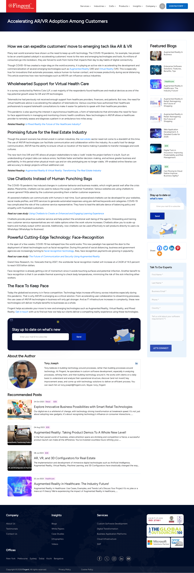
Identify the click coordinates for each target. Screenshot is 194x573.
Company (150, 6)
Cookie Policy (87, 569)
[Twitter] (165, 248)
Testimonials (12, 528)
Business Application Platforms (111, 534)
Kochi (49, 558)
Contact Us (11, 534)
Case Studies (58, 534)
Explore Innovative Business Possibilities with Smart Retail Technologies (83, 407)
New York (10, 558)
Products (123, 6)
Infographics (57, 539)
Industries (99, 6)
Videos (55, 544)
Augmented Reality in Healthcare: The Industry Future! (71, 484)
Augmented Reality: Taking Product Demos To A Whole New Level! (80, 432)
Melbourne (22, 558)
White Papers (58, 528)
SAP (99, 544)
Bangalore (58, 558)
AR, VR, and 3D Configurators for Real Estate (64, 458)
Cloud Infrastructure (106, 539)
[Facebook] (159, 248)
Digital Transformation (107, 528)
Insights (137, 6)
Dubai (41, 558)
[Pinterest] (177, 248)
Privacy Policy (65, 569)
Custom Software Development (112, 523)
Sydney (33, 558)
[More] (159, 253)
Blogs (54, 523)
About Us (10, 523)
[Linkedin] (171, 248)
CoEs (111, 6)
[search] (162, 6)
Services (84, 6)
